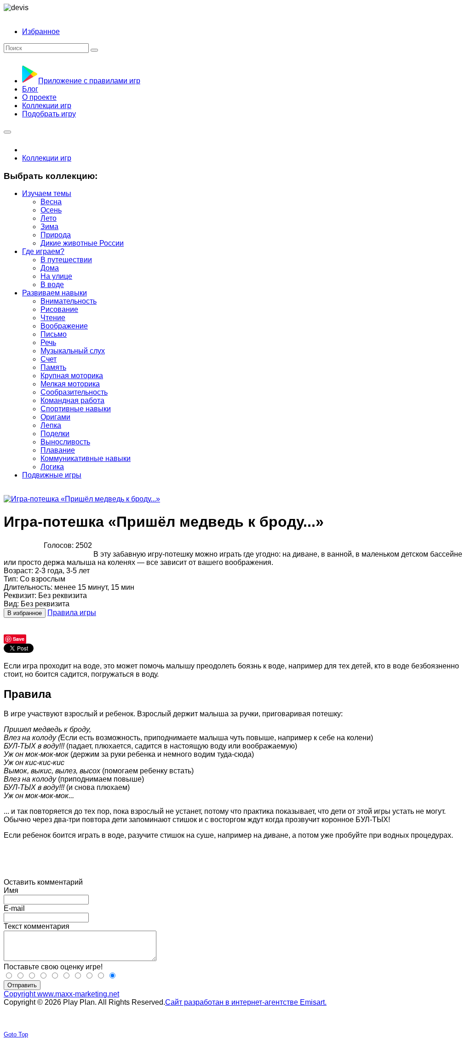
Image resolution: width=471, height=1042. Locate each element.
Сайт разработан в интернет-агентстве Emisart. (246, 1002)
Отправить (22, 985)
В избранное (24, 613)
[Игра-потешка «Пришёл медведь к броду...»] (82, 499)
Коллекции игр (46, 158)
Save (18, 638)
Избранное (41, 31)
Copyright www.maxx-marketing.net (61, 994)
